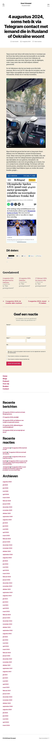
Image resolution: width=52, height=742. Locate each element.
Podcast (6, 381)
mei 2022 (5, 643)
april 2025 (6, 532)
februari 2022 (7, 652)
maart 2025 (6, 535)
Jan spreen (6, 456)
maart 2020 (6, 725)
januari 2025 (6, 542)
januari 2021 (6, 693)
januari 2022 (6, 655)
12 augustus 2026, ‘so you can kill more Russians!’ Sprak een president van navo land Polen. (15, 462)
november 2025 (7, 510)
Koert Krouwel (26, 3)
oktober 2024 (7, 551)
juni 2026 (5, 488)
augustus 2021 (7, 671)
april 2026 (6, 494)
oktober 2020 (7, 703)
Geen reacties (38, 41)
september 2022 (7, 630)
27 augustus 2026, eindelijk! (11, 417)
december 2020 (7, 697)
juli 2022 (5, 636)
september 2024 (8, 554)
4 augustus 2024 (26, 41)
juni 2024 (5, 564)
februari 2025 (7, 538)
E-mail (29, 338)
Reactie (8, 324)
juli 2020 (5, 712)
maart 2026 (6, 497)
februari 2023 (7, 614)
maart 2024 (6, 573)
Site (7, 344)
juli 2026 (5, 485)
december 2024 (7, 545)
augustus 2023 (7, 595)
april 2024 (6, 570)
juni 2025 (5, 526)
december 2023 (7, 583)
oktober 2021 (6, 665)
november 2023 (7, 586)
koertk (16, 41)
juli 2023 (5, 598)
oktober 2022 (7, 627)
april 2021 (6, 684)
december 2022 (7, 621)
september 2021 (7, 668)
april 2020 (6, 722)
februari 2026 (7, 500)
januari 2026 (6, 504)
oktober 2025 (7, 513)
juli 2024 (5, 561)
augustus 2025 (7, 519)
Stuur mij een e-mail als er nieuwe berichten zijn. (19, 359)
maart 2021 (6, 687)
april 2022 (6, 646)
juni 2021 (5, 678)
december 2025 (7, 507)
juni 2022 (5, 640)
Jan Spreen (6, 448)
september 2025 (8, 516)
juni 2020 (5, 716)
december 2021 (7, 659)
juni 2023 (5, 602)
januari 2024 (6, 580)
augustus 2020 (7, 709)
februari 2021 (7, 690)
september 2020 (8, 706)
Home (5, 376)
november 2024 (7, 548)
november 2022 (7, 624)
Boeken (5, 386)
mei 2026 (5, 491)
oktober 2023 (7, 589)
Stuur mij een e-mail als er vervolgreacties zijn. (18, 356)
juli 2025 (5, 523)
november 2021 (7, 662)
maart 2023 (6, 611)
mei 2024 (5, 567)
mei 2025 (5, 529)
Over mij (6, 384)
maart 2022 (6, 649)
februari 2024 (7, 576)
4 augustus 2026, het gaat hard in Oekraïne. (8, 280)
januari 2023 (6, 617)
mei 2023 (5, 605)
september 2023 (8, 592)
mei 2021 (5, 681)
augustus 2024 (7, 557)
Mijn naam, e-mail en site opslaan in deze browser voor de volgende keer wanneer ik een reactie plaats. (27, 352)
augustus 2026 (7, 481)
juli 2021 (5, 674)
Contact (6, 389)
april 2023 (6, 608)
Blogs (5, 379)
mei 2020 (5, 719)
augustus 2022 (7, 633)
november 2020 (7, 700)
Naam (8, 338)
